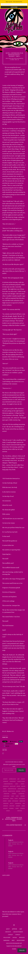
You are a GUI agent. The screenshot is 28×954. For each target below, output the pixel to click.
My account (7, 937)
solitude (12, 806)
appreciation (12, 779)
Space (23, 806)
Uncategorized (19, 58)
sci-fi (11, 803)
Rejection (6, 803)
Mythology (6, 798)
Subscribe (21, 770)
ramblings (22, 801)
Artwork (14, 929)
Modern (23, 796)
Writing (20, 810)
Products (21, 937)
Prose (9, 801)
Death (22, 783)
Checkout (8, 932)
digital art (13, 786)
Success (6, 808)
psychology (15, 801)
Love (17, 796)
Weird (8, 810)
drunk (18, 786)
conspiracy (13, 781)
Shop (13, 940)
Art (18, 779)
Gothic (23, 791)
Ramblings (6, 940)
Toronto (23, 808)
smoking (6, 806)
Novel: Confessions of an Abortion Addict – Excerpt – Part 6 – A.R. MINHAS (15, 866)
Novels (15, 937)
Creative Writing (8, 783)
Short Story (13, 58)
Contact (10, 934)
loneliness (6, 796)
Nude (16, 798)
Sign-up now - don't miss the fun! (14, 1)
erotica (23, 786)
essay (5, 788)
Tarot (17, 808)
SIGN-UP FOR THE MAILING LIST (14, 943)
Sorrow (18, 806)
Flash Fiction (11, 791)
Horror (14, 793)
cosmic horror (21, 781)
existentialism (12, 788)
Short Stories (20, 940)
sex (24, 803)
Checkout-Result (18, 932)
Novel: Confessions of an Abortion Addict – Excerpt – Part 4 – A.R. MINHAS (15, 844)
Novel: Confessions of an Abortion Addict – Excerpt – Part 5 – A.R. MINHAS (15, 855)
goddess (18, 791)
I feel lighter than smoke (14, 825)
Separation (18, 803)
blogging (6, 781)
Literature (21, 793)
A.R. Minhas (12, 59)
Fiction (5, 791)
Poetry (9, 58)
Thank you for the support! (14, 946)
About (8, 929)
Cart (20, 929)
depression (6, 786)
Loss (13, 796)
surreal (12, 808)
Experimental (21, 788)
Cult (17, 783)
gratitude (6, 793)
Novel (7, 58)
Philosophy (22, 798)
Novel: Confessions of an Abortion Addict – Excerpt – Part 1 (14, 819)
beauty (23, 779)
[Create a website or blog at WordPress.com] (14, 925)
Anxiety (5, 779)
